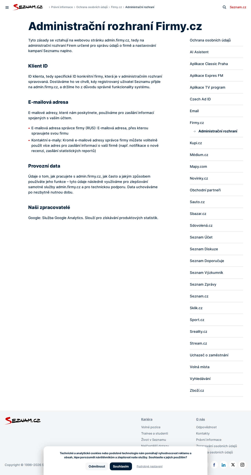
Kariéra (146, 419)
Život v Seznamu (153, 440)
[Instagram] (242, 465)
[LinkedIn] (223, 465)
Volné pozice (150, 427)
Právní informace (62, 7)
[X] (233, 465)
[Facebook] (214, 465)
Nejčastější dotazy (155, 446)
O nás (200, 419)
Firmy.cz (116, 7)
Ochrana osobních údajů (92, 7)
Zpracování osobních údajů (216, 446)
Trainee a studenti (154, 433)
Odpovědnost (206, 427)
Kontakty (203, 433)
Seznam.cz (238, 7)
